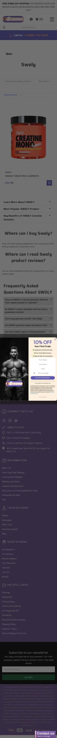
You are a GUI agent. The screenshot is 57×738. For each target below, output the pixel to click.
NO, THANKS (42, 396)
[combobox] (35, 373)
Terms (36, 393)
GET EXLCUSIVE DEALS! (43, 377)
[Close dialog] (55, 339)
